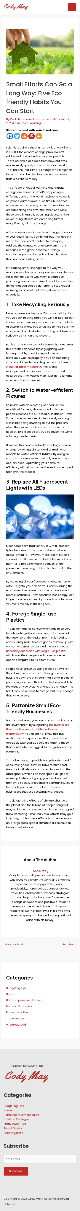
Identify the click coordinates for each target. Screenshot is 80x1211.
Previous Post (12, 944)
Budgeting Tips (16, 988)
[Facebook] (10, 136)
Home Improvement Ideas (42, 119)
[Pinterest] (31, 136)
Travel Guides (15, 1018)
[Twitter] (17, 136)
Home (10, 994)
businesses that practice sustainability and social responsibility (37, 729)
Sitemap (10, 1204)
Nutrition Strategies (19, 1006)
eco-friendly (52, 787)
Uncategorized (16, 1024)
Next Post (70, 944)
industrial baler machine (22, 367)
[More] (39, 136)
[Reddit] (24, 136)
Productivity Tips (17, 1012)
